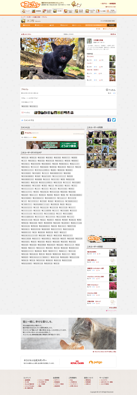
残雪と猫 (50, 232)
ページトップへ (112, 310)
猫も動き (60, 245)
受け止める (90, 56)
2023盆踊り (37, 173)
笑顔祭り (70, 170)
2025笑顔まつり (39, 198)
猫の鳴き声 (52, 245)
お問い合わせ (74, 386)
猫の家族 (68, 173)
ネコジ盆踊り (69, 213)
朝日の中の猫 (36, 229)
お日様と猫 (55, 204)
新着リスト (40, 25)
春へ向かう (63, 226)
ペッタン (71, 216)
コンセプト (104, 380)
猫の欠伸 (79, 238)
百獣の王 (43, 195)
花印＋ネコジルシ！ (92, 285)
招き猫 (71, 176)
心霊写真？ (66, 223)
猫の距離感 (42, 245)
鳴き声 (57, 195)
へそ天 (37, 207)
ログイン (104, 3)
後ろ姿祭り (26, 182)
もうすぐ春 (54, 207)
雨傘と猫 (25, 260)
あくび (52, 185)
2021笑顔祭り (27, 173)
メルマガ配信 (105, 384)
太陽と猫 (73, 220)
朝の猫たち (26, 229)
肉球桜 (51, 195)
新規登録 (113, 3)
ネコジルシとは (111, 7)
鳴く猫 (57, 263)
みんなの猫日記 (29, 384)
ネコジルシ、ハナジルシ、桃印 (95, 277)
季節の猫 (25, 223)
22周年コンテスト (28, 170)
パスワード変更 (59, 384)
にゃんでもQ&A (29, 386)
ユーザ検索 (42, 384)
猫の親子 (25, 195)
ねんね (69, 204)
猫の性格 (64, 192)
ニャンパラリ (39, 213)
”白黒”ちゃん (60, 201)
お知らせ (88, 384)
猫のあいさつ (69, 235)
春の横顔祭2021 (45, 226)
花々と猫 (72, 251)
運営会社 (88, 380)
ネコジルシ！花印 (92, 293)
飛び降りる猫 (39, 263)
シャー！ (56, 210)
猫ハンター (34, 195)
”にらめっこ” (63, 198)
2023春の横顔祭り (28, 176)
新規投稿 (27, 25)
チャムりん (28, 133)
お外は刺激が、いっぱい (42, 204)
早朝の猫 (35, 226)
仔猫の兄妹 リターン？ (94, 301)
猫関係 (75, 157)
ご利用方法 (73, 382)
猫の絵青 (56, 241)
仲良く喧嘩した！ (91, 260)
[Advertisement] (102, 203)
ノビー (25, 160)
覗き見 (112, 34)
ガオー (68, 185)
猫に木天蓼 (58, 235)
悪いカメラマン (27, 192)
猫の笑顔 (25, 106)
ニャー (60, 213)
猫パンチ (71, 167)
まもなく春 (45, 207)
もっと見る (113, 169)
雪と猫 (33, 260)
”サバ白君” (37, 185)
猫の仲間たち (47, 238)
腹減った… (64, 251)
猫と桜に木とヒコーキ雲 (30, 235)
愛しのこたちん (27, 34)
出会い (44, 220)
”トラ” (25, 201)
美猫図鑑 (39, 179)
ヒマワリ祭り (63, 188)
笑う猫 (57, 248)
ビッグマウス (51, 216)
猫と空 (50, 235)
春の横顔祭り (47, 164)
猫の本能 (72, 192)
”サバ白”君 (73, 198)
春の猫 (55, 226)
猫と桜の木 (62, 167)
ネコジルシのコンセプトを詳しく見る (105, 352)
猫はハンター (75, 164)
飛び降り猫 (49, 263)
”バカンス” (35, 167)
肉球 (46, 251)
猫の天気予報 (36, 164)
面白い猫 (58, 260)
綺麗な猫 (39, 251)
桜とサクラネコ (57, 229)
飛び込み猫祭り (27, 263)
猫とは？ (63, 232)
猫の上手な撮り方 (110, 29)
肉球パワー (67, 157)
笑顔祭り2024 (75, 248)
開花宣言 (25, 257)
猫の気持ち (26, 241)
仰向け (72, 188)
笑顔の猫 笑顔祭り (93, 70)
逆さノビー (67, 254)
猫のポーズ (37, 238)
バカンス (46, 173)
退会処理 (57, 386)
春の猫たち (60, 160)
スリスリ (45, 188)
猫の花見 (73, 241)
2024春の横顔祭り (76, 195)
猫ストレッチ (70, 245)
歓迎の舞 (42, 232)
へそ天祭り (60, 185)
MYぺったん (77, 25)
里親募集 (27, 380)
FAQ (71, 380)
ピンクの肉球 (62, 216)
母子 (57, 232)
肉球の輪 (53, 167)
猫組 (40, 386)
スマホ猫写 (65, 210)
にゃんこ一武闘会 (44, 380)
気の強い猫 (45, 192)
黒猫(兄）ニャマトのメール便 (95, 268)
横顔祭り (75, 160)
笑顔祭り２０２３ (28, 251)
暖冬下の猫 (72, 226)
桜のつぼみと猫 (69, 229)
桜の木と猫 (50, 160)
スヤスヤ (74, 210)
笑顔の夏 (65, 248)
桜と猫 (79, 167)
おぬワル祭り (47, 176)
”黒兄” (45, 185)
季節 (80, 220)
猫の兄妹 (42, 160)
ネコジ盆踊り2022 (28, 216)
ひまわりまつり (27, 207)
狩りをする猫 (55, 192)
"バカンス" (68, 182)
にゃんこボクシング (60, 176)
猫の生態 (42, 241)
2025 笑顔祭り (27, 198)
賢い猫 (43, 254)
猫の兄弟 (56, 238)
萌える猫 (25, 254)
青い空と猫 (58, 182)
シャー (38, 188)
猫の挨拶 (71, 238)
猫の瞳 (56, 164)
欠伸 (35, 232)
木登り (37, 192)
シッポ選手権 (47, 210)
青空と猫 (25, 157)
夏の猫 (59, 220)
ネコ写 (27, 382)
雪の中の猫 (41, 260)
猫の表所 (25, 245)
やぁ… (89, 76)
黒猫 (63, 195)
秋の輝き (50, 248)
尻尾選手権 (49, 223)
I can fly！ (90, 63)
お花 (63, 204)
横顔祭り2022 (27, 232)
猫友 (78, 245)
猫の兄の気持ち (91, 252)
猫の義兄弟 (45, 167)
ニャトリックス (27, 213)
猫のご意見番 (27, 238)
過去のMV (65, 25)
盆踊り (54, 170)
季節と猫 (33, 157)
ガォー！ (72, 207)
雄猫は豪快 (65, 257)
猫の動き (50, 157)
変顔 (63, 179)
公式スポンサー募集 (107, 382)
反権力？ (51, 220)
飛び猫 (68, 160)
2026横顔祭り (27, 185)
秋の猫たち (34, 106)
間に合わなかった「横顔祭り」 (40, 257)
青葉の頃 (50, 260)
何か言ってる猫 (27, 220)
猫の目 (49, 241)
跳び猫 (49, 254)
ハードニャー (40, 216)
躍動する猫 (57, 254)
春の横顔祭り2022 (28, 179)
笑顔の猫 (61, 170)
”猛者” (38, 176)
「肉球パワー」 (27, 204)
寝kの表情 (34, 223)
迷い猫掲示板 (29, 388)
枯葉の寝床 (46, 229)
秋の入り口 (41, 248)
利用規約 (88, 382)
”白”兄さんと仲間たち (43, 170)
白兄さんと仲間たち (46, 182)
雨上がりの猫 (75, 257)
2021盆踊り (77, 182)
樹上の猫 (35, 182)
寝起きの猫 (71, 179)
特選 (52, 25)
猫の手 (64, 238)
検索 (112, 25)
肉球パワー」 (54, 251)
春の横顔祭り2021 (57, 173)
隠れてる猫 (55, 257)
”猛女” (51, 201)
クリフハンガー (27, 210)
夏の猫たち (26, 167)
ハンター (54, 188)
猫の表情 (42, 157)
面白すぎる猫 (68, 260)
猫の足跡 (33, 245)
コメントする (29, 120)
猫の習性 (65, 241)
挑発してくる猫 (77, 223)
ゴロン (75, 185)
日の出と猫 (26, 226)
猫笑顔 (25, 248)
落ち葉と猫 (34, 254)
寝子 (41, 223)
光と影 (37, 220)
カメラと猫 (64, 207)
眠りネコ (32, 248)
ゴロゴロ (37, 210)
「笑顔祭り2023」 (72, 201)
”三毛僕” (44, 201)
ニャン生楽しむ (50, 213)
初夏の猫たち (65, 164)
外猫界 (66, 220)
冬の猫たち (26, 164)
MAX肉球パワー (51, 198)
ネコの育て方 (42, 382)
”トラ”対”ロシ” (34, 201)
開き (74, 254)
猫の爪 (34, 241)
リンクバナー (74, 384)
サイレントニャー (28, 188)
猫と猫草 (43, 235)
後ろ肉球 (57, 223)
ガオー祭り (56, 179)
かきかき (47, 179)
